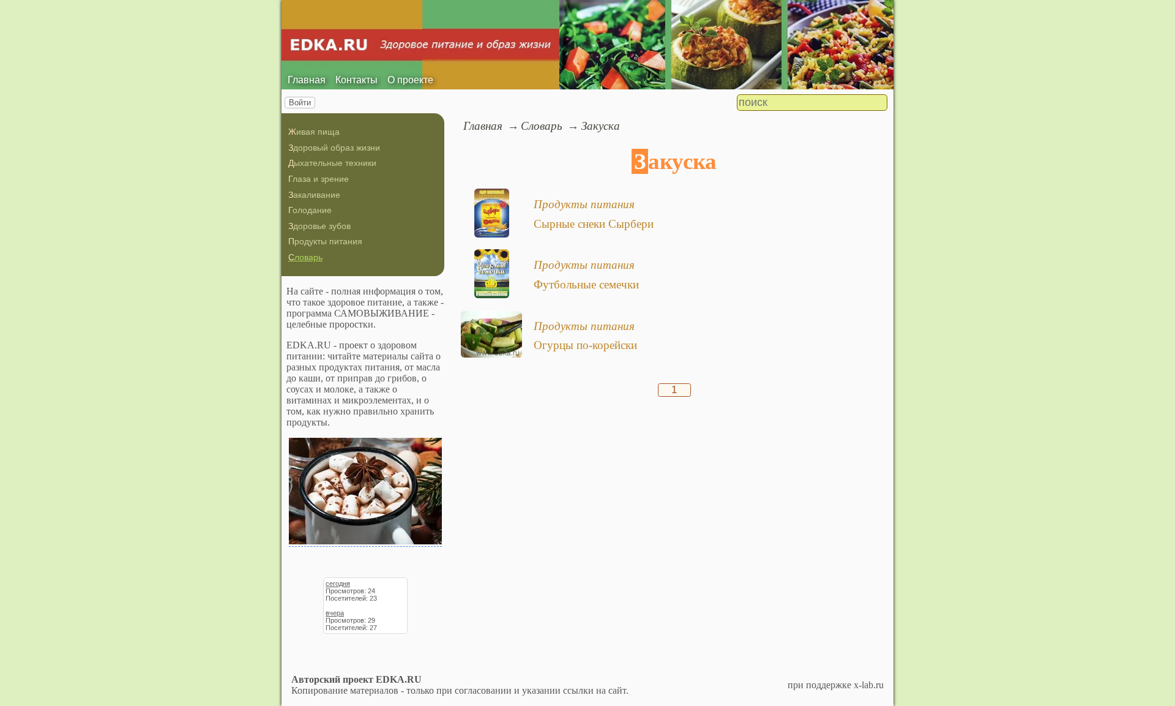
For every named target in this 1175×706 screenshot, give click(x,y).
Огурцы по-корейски (585, 345)
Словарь (305, 257)
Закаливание (314, 195)
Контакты (356, 80)
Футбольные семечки (586, 284)
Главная (307, 80)
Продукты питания (325, 241)
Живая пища (314, 132)
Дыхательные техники (332, 163)
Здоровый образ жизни (334, 147)
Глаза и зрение (318, 179)
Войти (300, 102)
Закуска (600, 125)
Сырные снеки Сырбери (594, 223)
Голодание (310, 210)
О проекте (410, 80)
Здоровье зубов (319, 226)
